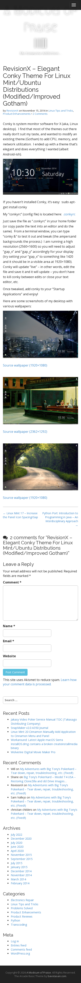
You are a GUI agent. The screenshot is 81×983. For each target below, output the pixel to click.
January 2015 (19, 867)
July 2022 (16, 834)
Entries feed (18, 945)
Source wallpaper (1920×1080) (25, 365)
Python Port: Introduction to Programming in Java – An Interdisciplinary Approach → (60, 519)
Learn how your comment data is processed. (39, 682)
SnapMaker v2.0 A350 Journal (29, 728)
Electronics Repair (22, 900)
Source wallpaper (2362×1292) (25, 431)
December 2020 (21, 838)
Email (8, 641)
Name (9, 626)
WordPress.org (20, 953)
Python (15, 920)
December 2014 (21, 871)
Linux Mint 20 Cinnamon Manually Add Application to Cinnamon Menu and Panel (43, 734)
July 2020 (16, 843)
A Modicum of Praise (40, 19)
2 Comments (40, 114)
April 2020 (17, 851)
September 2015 (21, 859)
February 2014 (20, 883)
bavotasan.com (57, 976)
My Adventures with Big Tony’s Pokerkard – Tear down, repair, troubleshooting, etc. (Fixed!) (43, 771)
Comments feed (21, 949)
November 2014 (21, 875)
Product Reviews (21, 916)
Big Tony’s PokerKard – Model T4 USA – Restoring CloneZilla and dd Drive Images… (43, 779)
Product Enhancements (17, 114)
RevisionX (12, 110)
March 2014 (18, 879)
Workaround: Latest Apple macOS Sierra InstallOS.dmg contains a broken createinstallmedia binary (44, 744)
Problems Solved (22, 908)
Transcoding (19, 924)
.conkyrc (69, 214)
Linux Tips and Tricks (61, 110)
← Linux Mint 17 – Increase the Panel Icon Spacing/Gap (20, 515)
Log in (15, 941)
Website (9, 656)
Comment (12, 582)
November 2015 (21, 855)
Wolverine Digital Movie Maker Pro (33, 752)
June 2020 (17, 847)
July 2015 (16, 863)
